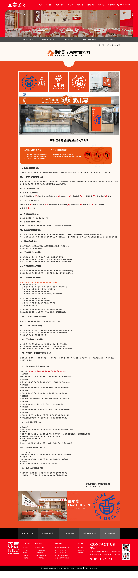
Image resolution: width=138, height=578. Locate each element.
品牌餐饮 (80, 552)
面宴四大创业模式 (48, 39)
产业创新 (70, 5)
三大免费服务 (69, 39)
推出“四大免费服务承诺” (62, 555)
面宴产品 (80, 5)
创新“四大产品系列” (60, 552)
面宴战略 (25, 555)
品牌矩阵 (25, 552)
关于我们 (49, 5)
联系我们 (111, 5)
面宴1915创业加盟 (89, 39)
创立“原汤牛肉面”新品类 (62, 547)
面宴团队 (25, 558)
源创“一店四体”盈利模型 (62, 558)
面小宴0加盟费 (110, 39)
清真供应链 (81, 550)
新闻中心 (101, 5)
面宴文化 (25, 550)
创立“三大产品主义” (60, 550)
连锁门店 (90, 5)
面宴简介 (25, 547)
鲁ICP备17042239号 (69, 568)
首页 (40, 5)
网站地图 (79, 568)
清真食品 (80, 547)
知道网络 (94, 568)
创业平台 (59, 5)
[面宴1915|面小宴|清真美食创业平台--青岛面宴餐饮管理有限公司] (16, 4)
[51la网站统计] (84, 568)
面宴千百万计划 (28, 39)
